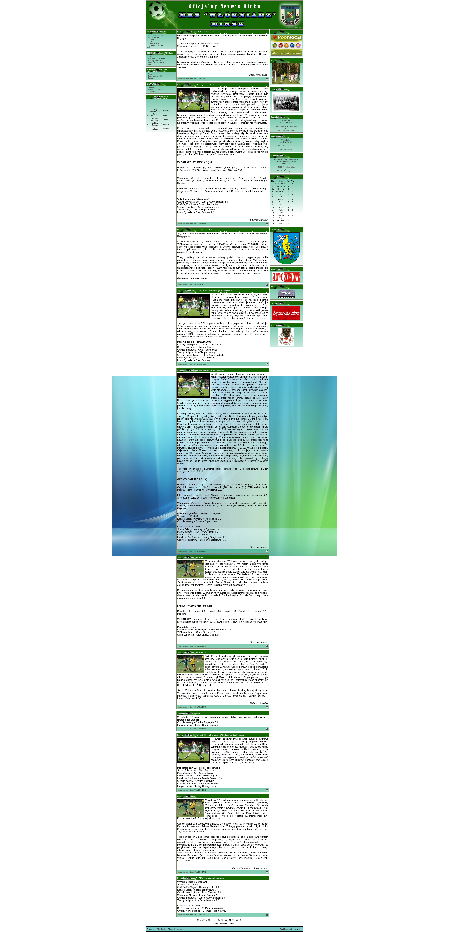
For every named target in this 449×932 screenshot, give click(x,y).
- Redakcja (151, 88)
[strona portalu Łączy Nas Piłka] (286, 320)
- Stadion (150, 41)
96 (237, 920)
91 (219, 920)
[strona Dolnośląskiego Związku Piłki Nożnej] (286, 345)
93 (226, 920)
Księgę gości (184, 236)
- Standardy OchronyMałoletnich (155, 46)
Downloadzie (188, 241)
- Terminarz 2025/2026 (156, 62)
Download (261, 233)
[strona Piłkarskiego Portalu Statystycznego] (286, 298)
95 (233, 920)
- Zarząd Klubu (153, 37)
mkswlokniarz (184, 79)
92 (222, 920)
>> (247, 920)
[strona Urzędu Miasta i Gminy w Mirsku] (286, 264)
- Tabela (150, 64)
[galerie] (286, 83)
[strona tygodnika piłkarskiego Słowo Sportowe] (286, 281)
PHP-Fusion (162, 929)
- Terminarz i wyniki (154, 76)
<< (212, 920)
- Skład (149, 57)
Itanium (180, 929)
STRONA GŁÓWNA (156, 27)
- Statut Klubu (152, 39)
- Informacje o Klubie (155, 35)
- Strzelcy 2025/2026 (155, 61)
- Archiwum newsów (154, 89)
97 (241, 920)
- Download (151, 91)
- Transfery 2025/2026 (156, 59)
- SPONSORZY (153, 43)
